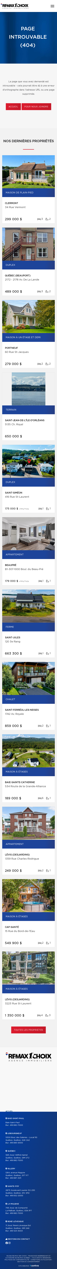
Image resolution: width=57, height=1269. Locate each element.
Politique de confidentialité (17, 1259)
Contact (10, 1149)
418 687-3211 (15, 1178)
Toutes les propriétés (28, 1030)
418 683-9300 (16, 1143)
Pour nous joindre (36, 107)
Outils (9, 1130)
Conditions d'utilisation (41, 1259)
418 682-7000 (16, 1125)
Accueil (13, 107)
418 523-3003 (16, 1231)
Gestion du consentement (28, 1261)
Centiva (34, 1266)
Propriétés (11, 1116)
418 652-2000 (16, 1196)
